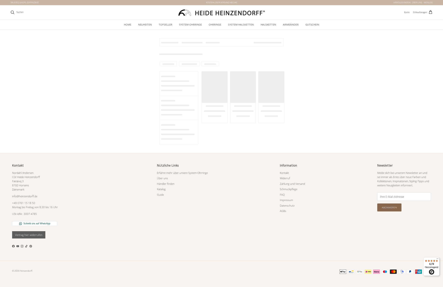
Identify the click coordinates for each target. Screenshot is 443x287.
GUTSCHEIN (312, 24)
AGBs (283, 211)
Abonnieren (389, 207)
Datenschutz (287, 205)
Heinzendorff (26, 270)
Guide (160, 194)
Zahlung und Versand (292, 183)
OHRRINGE (215, 24)
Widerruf (285, 178)
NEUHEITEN (145, 24)
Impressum (286, 200)
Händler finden (165, 183)
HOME (127, 24)
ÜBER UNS (417, 2)
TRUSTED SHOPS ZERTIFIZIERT (24, 2)
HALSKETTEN (268, 24)
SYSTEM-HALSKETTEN (241, 24)
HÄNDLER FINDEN (402, 2)
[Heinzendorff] (221, 12)
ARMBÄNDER (291, 24)
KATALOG (428, 2)
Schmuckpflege (288, 189)
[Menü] (437, 259)
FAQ (282, 194)
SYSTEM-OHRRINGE (190, 24)
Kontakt (284, 173)
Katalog (161, 189)
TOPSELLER (165, 24)
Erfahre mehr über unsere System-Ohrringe (182, 173)
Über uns (162, 178)
